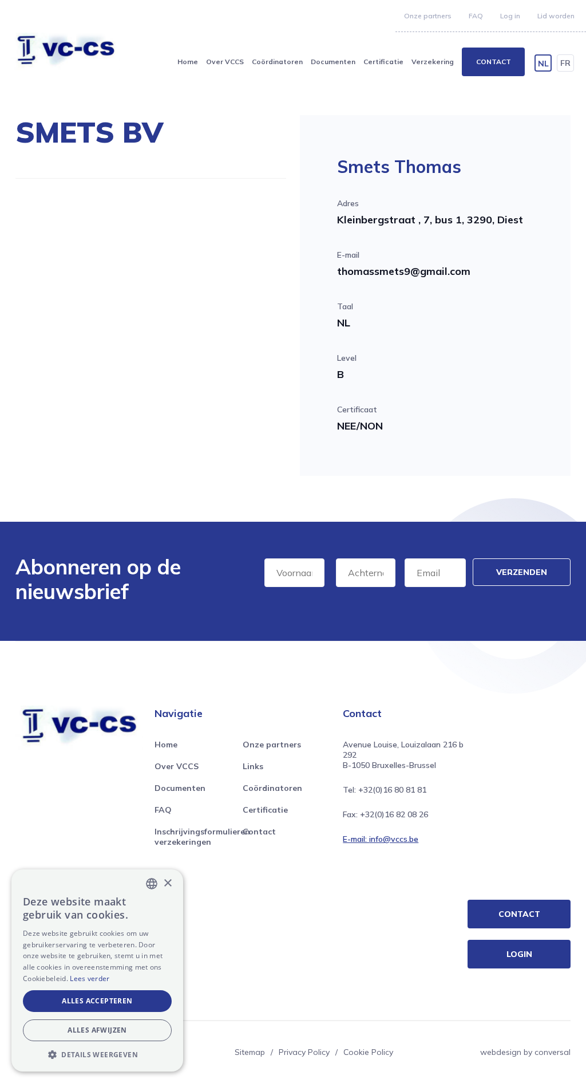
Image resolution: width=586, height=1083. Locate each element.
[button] (97, 1054)
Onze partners (428, 15)
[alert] (97, 970)
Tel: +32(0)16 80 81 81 (384, 790)
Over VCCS (225, 61)
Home (187, 61)
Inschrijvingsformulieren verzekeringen (202, 836)
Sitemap (250, 1052)
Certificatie (383, 61)
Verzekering (432, 61)
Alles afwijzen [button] (97, 1030)
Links (253, 766)
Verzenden (521, 572)
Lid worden (556, 15)
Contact (493, 61)
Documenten (333, 61)
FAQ (476, 15)
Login (519, 954)
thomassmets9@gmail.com (403, 271)
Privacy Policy (304, 1052)
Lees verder (89, 978)
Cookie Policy (368, 1052)
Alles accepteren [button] (97, 1001)
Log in (510, 15)
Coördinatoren (277, 61)
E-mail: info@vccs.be (380, 839)
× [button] (167, 883)
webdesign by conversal (525, 1052)
